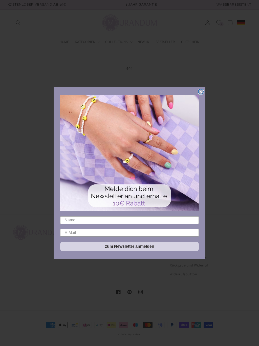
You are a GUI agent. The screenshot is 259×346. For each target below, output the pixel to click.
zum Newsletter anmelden (129, 246)
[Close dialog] (200, 91)
